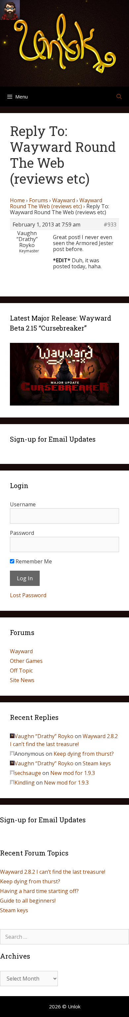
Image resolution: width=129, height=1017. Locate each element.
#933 (110, 224)
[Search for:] (64, 936)
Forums (38, 200)
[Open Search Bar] (119, 96)
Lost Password (28, 595)
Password (22, 533)
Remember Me (33, 561)
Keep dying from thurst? (84, 753)
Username (23, 504)
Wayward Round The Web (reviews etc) (56, 203)
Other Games (26, 661)
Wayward (63, 200)
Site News (22, 680)
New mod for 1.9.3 (72, 773)
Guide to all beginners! (28, 900)
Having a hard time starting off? (39, 891)
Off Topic (21, 670)
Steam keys (97, 763)
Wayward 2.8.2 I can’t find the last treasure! (52, 871)
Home (17, 200)
